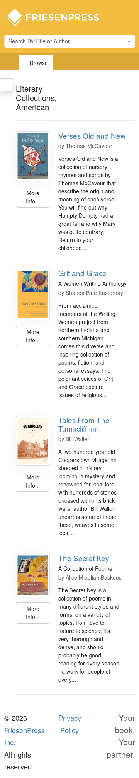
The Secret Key (83, 558)
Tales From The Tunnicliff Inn (84, 424)
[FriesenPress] (58, 16)
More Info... (33, 197)
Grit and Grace (82, 273)
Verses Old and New (92, 135)
